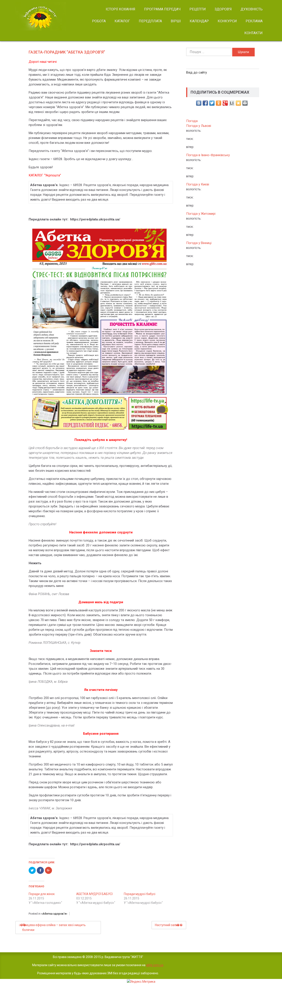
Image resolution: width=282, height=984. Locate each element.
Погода (192, 121)
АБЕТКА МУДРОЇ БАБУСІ (94, 894)
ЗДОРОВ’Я (223, 9)
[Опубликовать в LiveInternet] (231, 103)
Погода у (198, 126)
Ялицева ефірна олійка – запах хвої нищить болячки (54, 927)
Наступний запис (167, 925)
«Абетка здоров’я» (54, 913)
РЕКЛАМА (254, 21)
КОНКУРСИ (227, 21)
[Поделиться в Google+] (225, 103)
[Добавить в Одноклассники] (218, 103)
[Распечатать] (245, 103)
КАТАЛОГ (122, 21)
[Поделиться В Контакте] (198, 103)
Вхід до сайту (196, 72)
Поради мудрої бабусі (139, 894)
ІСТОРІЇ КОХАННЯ (120, 9)
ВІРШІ (176, 21)
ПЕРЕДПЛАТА (150, 21)
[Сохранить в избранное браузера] (238, 103)
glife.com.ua (154, 965)
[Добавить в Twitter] (212, 103)
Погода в (208, 155)
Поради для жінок (42, 894)
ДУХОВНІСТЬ (252, 9)
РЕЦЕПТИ (197, 9)
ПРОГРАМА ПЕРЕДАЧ (162, 9)
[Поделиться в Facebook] (205, 103)
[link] (44, 16)
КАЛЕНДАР (199, 21)
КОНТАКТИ (253, 33)
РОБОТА (99, 21)
